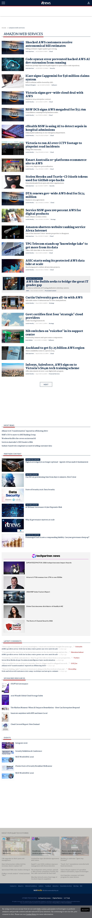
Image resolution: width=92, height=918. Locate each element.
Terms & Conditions (67, 902)
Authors (41, 886)
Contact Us (13, 886)
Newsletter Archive (66, 886)
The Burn (76, 658)
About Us (21, 886)
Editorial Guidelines (31, 886)
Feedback (48, 886)
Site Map (75, 886)
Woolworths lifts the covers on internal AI (19, 438)
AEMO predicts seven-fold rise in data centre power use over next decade (30, 649)
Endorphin (79, 646)
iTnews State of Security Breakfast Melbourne (33, 766)
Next (46, 384)
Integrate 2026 (21, 743)
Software (54, 85)
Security (52, 68)
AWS (27, 290)
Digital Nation (57, 898)
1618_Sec (74, 663)
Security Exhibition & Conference (28, 751)
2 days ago (63, 649)
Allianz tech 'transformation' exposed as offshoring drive (25, 431)
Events (7, 738)
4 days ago (60, 660)
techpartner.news (44, 898)
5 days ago (51, 665)
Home (4, 28)
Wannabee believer (77, 652)
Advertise (55, 886)
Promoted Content (50, 290)
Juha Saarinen (30, 51)
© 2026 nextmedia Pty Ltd (50, 890)
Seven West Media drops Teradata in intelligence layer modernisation (28, 660)
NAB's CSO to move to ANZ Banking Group (19, 435)
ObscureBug (72, 669)
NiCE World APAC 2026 (24, 757)
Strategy (53, 219)
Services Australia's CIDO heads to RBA (17, 442)
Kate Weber (29, 340)
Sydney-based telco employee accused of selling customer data (27, 446)
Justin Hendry (30, 102)
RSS (81, 886)
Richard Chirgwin (31, 85)
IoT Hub (67, 898)
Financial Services (54, 374)
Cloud (51, 51)
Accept (85, 910)
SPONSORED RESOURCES (14, 678)
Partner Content (12, 454)
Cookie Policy (31, 914)
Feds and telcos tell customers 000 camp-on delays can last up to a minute (30, 671)
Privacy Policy (56, 902)
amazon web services (17, 28)
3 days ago (63, 654)
